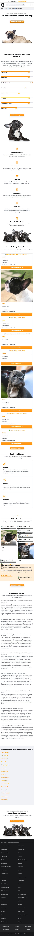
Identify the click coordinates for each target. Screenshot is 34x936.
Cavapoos (20, 863)
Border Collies (21, 846)
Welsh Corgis (21, 911)
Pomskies (3, 908)
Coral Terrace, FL (4, 758)
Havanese (20, 873)
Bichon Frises (4, 870)
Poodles (3, 911)
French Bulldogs (4, 883)
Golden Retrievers (5, 890)
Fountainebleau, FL (5, 783)
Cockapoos (20, 870)
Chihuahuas (20, 866)
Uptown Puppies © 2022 (12, 933)
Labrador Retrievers (22, 883)
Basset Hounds (4, 856)
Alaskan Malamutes (5, 846)
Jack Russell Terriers (22, 877)
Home (2, 8)
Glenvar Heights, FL (5, 752)
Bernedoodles (4, 863)
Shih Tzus (20, 904)
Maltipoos (20, 890)
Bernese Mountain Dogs (6, 866)
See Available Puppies (16, 21)
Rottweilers (3, 918)
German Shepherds (5, 887)
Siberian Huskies (21, 908)
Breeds (6, 8)
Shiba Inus (20, 901)
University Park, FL (4, 780)
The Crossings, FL (4, 799)
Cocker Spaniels (4, 873)
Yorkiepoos (20, 921)
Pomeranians (4, 904)
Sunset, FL (3, 768)
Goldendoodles (4, 894)
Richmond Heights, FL (5, 793)
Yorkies (19, 918)
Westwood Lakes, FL (5, 777)
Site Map (19, 933)
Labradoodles (21, 880)
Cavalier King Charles (22, 859)
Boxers (19, 852)
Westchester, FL (4, 771)
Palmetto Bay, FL (4, 786)
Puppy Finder (6, 926)
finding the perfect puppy (8, 473)
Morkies (3, 901)
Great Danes (3, 897)
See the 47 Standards (6, 575)
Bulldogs (20, 856)
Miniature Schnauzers (22, 897)
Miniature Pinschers (22, 894)
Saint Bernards (4, 921)
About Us (17, 926)
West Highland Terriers (23, 914)
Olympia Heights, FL (5, 764)
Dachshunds (3, 877)
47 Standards (6, 929)
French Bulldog (12, 8)
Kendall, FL (3, 774)
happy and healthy (20, 486)
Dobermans (3, 880)
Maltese (20, 887)
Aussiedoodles (4, 849)
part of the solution (8, 505)
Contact (28, 929)
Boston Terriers (21, 849)
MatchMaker (28, 926)
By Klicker (24, 933)
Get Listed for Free (22, 1)
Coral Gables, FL (4, 755)
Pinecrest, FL (3, 761)
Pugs (2, 914)
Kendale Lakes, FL (4, 796)
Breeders (17, 929)
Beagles (3, 859)
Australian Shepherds (5, 852)
